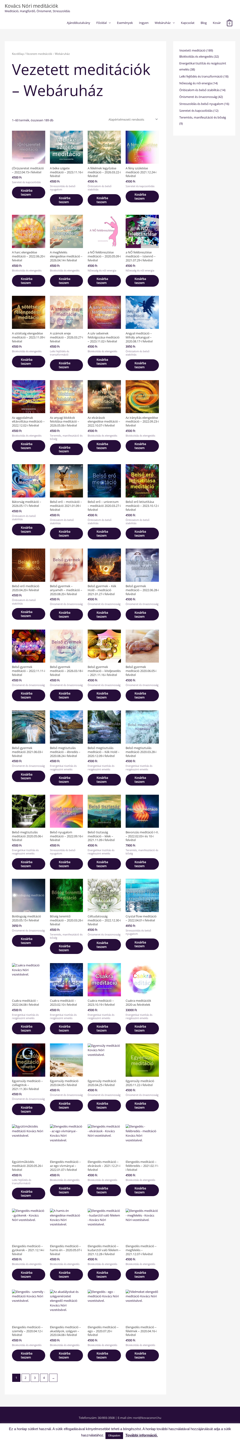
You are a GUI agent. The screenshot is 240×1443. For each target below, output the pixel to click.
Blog (204, 23)
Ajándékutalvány (78, 23)
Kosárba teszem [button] (26, 192)
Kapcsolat (188, 23)
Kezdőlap (18, 54)
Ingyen (144, 23)
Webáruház (163, 23)
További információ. (141, 1435)
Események (125, 23)
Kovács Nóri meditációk (31, 6)
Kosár (217, 23)
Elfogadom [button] (114, 1435)
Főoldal (101, 23)
